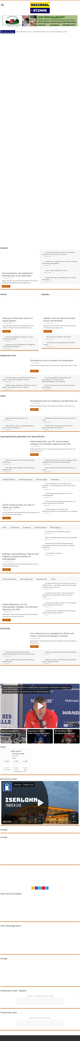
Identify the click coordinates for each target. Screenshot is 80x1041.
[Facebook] (36, 888)
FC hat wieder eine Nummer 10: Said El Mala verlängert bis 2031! (66, 110)
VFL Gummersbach (9, 579)
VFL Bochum (14, 527)
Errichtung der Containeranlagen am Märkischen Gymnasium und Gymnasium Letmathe (12, 66)
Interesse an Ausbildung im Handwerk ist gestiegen (60, 652)
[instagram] (47, 888)
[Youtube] (43, 888)
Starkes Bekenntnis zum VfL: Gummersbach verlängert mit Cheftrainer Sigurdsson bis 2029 (41, 31)
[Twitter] (40, 888)
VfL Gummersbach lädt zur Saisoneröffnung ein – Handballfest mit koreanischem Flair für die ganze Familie (59, 595)
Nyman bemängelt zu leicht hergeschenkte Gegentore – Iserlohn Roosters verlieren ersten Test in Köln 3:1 (40, 234)
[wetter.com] (7, 772)
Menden (45, 294)
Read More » (6, 286)
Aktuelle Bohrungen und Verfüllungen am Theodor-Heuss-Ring (12, 152)
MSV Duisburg (55, 527)
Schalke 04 (27, 527)
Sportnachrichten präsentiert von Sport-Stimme (22, 436)
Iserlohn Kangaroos (25, 479)
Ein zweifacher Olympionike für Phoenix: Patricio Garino (40, 152)
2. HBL (53, 579)
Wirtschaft (5, 628)
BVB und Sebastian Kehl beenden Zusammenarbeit (61, 537)
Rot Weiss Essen (40, 527)
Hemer (3, 294)
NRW (3, 396)
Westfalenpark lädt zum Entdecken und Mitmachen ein (53, 401)
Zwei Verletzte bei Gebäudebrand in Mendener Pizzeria (63, 234)
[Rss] (33, 888)
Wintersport (55, 479)
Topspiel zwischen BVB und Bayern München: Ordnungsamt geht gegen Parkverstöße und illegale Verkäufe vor (58, 545)
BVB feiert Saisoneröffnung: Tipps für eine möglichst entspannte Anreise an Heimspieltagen (20, 556)
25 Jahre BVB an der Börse (53, 553)
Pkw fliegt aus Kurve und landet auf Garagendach (51, 360)
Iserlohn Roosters (9, 479)
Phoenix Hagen (41, 479)
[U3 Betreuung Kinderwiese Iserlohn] (40, 20)
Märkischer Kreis (8, 355)
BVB (4, 527)
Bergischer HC (42, 579)
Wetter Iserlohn (16, 751)
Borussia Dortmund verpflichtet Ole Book (57, 531)
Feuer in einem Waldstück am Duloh (56, 270)
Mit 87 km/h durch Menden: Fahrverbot (58, 337)
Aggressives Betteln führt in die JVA (16, 418)
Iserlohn (4, 248)
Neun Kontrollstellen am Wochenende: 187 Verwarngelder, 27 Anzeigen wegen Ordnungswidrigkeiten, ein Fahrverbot (59, 217)
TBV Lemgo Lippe (26, 579)
